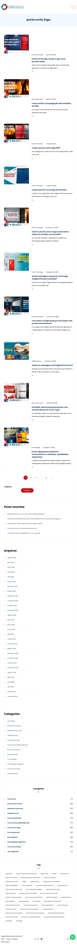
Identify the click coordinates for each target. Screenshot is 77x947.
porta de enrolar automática (28, 893)
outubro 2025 (12, 605)
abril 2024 (10, 687)
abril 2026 (10, 577)
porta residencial (23, 901)
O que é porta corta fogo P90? (46, 148)
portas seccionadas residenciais (54, 917)
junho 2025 (11, 625)
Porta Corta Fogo (37, 55)
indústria (54, 874)
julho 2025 (10, 620)
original (24, 881)
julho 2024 (10, 677)
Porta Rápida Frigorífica (15, 764)
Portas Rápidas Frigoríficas (56, 913)
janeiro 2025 (11, 649)
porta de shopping (51, 897)
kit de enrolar (64, 874)
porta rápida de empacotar (52, 901)
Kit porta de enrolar (14, 726)
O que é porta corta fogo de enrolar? (49, 189)
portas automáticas (47, 905)
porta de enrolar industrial (13, 897)
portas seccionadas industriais (31, 917)
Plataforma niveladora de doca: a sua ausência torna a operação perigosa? (34, 519)
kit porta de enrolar (11, 877)
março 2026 (11, 582)
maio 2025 (11, 629)
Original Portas (36, 361)
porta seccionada (48, 909)
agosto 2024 (11, 672)
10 (46, 478)
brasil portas (44, 874)
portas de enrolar (10, 909)
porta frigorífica (66, 897)
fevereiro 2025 (12, 644)
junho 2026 (11, 567)
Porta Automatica (37, 317)
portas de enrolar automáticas (29, 909)
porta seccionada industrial (13, 913)
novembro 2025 (12, 601)
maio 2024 (11, 682)
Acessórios (11, 721)
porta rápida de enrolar (12, 905)
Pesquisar (8, 487)
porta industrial (10, 901)
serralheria (19, 921)
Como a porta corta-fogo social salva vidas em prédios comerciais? (50, 233)
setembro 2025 (12, 610)
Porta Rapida (36, 447)
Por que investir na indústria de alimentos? (22, 528)
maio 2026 (11, 572)
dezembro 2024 (12, 653)
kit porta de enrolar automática (30, 877)
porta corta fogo (62, 885)
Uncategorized (12, 774)
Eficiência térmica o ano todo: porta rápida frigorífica (26, 514)
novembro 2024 (12, 658)
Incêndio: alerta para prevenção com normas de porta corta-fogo (50, 408)
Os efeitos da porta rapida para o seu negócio (23, 533)
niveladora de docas (11, 881)
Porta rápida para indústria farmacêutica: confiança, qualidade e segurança (50, 454)
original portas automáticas (51, 881)
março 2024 (11, 692)
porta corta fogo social (53, 889)
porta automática (27, 885)
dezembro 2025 (12, 596)
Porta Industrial (12, 754)
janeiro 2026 (11, 591)
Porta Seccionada (13, 769)
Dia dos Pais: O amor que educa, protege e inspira (24, 523)
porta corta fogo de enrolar (13, 889)
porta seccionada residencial (35, 913)
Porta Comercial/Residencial (17, 745)
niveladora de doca (50, 877)
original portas (34, 881)
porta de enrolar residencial (33, 897)
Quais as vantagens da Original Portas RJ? (52, 365)
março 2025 (11, 639)
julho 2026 (10, 562)
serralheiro (8, 921)
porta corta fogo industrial (34, 889)
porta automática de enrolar (45, 885)
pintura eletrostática (11, 885)
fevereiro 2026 (12, 586)
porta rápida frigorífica (31, 905)
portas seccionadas (11, 917)
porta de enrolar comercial (48, 893)
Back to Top (70, 939)
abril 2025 (10, 634)
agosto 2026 (11, 558)
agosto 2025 (11, 615)
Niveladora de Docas (14, 731)
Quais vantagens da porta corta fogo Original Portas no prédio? (50, 277)
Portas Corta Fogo (62, 905)
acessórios (8, 874)
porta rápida (36, 901)
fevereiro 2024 (12, 696)
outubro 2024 (12, 663)
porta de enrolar (10, 893)
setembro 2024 (12, 668)
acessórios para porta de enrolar (26, 874)
